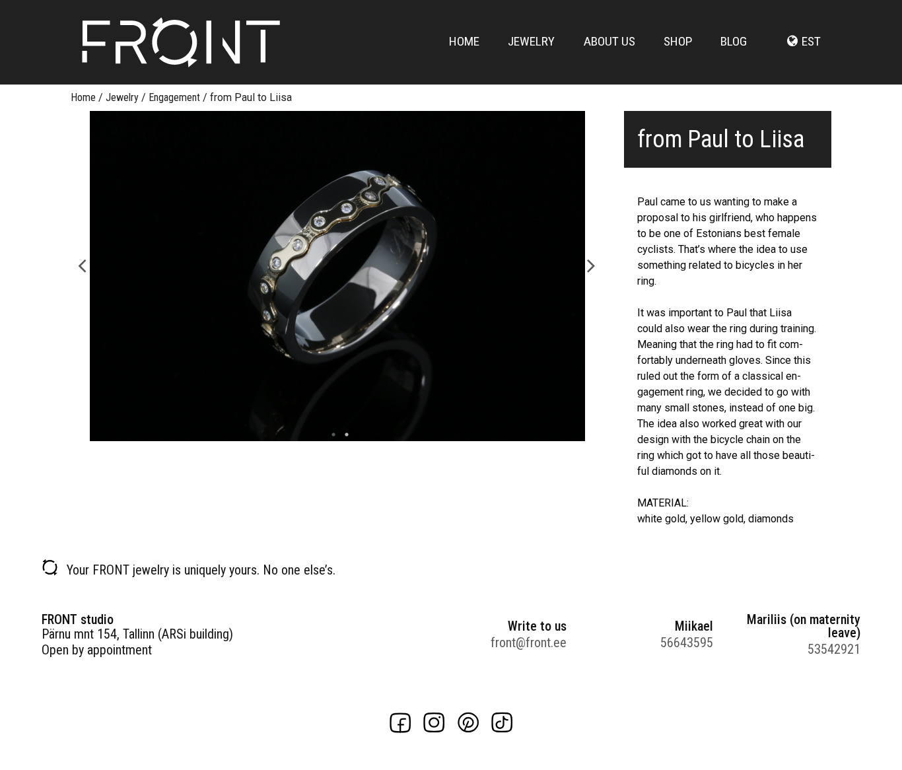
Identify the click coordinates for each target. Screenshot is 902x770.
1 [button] (330, 434)
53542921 (834, 649)
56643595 (686, 642)
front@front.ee (529, 642)
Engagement (174, 97)
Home (464, 41)
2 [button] (343, 434)
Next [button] (591, 264)
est (811, 41)
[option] (337, 276)
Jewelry (531, 41)
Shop (678, 41)
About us (609, 41)
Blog (733, 41)
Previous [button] (82, 264)
